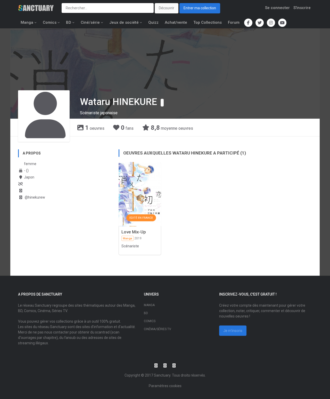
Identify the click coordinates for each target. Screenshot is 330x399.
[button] (162, 103)
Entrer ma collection (200, 8)
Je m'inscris (232, 331)
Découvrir (166, 8)
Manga (27, 22)
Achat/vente (176, 22)
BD (68, 22)
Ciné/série (90, 22)
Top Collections (207, 22)
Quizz (153, 22)
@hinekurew (34, 197)
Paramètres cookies (165, 386)
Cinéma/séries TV (157, 329)
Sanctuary (162, 375)
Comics (49, 22)
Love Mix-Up (133, 231)
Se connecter (277, 7)
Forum (234, 22)
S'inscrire (302, 7)
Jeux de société (124, 22)
